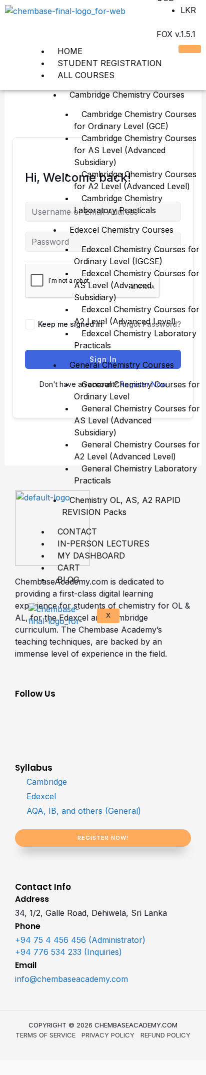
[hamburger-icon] (189, 49)
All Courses (86, 75)
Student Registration (110, 63)
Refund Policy (165, 1035)
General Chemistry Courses (122, 365)
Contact (77, 531)
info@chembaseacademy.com (71, 979)
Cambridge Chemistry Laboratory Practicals (118, 204)
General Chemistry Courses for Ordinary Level (137, 390)
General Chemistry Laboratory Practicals (135, 474)
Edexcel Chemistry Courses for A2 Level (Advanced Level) (137, 315)
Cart (69, 568)
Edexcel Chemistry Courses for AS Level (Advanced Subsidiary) (137, 285)
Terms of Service (46, 1035)
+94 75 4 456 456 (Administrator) (80, 940)
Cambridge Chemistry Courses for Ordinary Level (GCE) (135, 120)
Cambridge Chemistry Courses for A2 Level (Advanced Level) (135, 180)
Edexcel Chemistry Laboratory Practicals (135, 339)
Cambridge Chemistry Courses (127, 95)
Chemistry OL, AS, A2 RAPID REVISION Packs (121, 506)
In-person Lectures (104, 544)
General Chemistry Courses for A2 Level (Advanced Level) (137, 450)
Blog (69, 580)
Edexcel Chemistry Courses (122, 230)
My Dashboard (91, 556)
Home (70, 51)
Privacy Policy (108, 1035)
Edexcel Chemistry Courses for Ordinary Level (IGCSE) (137, 255)
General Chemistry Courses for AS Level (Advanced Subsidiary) (137, 420)
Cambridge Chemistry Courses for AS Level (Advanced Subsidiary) (135, 150)
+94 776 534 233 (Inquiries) (68, 952)
